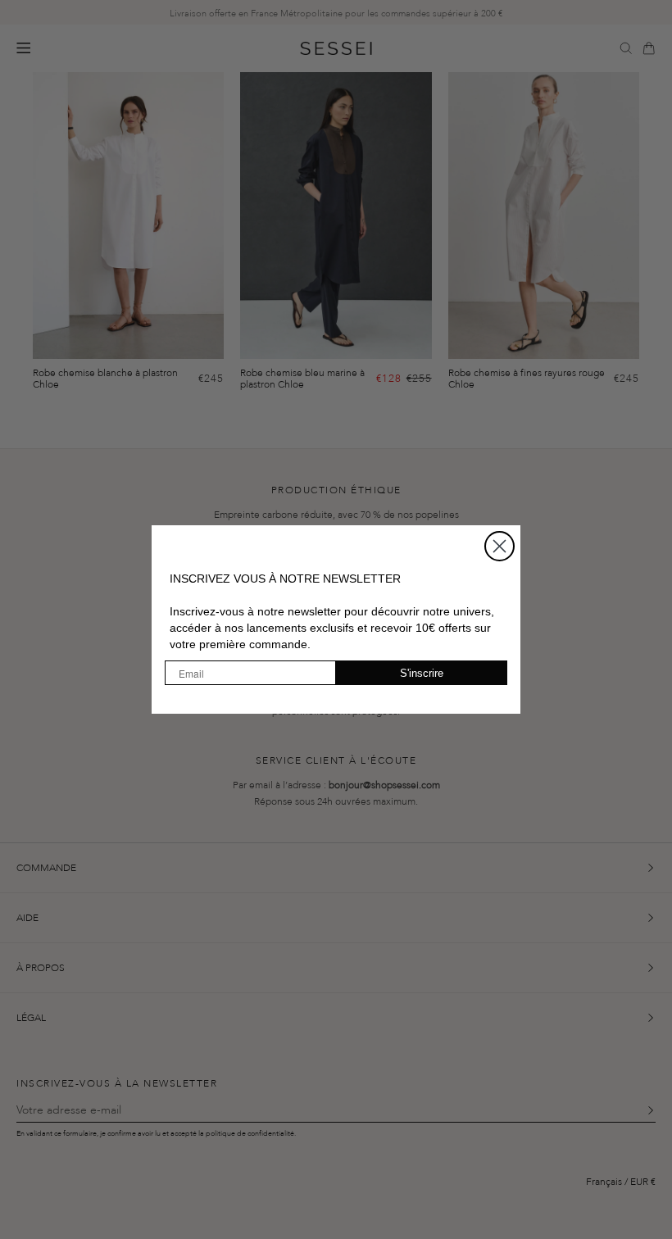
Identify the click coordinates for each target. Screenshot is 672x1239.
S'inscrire (421, 673)
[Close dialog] (499, 546)
